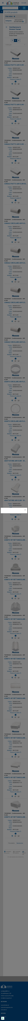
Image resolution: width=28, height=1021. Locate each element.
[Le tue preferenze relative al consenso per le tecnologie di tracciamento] (2, 1018)
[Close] (25, 510)
